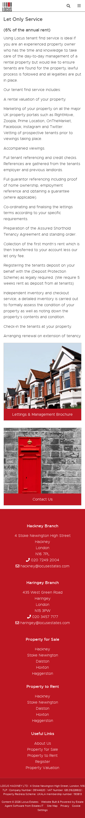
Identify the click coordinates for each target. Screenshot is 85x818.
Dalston (42, 661)
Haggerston (42, 673)
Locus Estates (29, 801)
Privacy (64, 805)
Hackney (42, 649)
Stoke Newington (42, 655)
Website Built (49, 801)
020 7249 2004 (45, 560)
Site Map (52, 805)
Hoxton (42, 667)
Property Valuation (42, 767)
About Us (42, 743)
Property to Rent (42, 755)
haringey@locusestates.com (45, 623)
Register (42, 761)
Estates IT (37, 805)
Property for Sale (42, 749)
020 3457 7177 (45, 616)
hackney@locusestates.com (45, 566)
